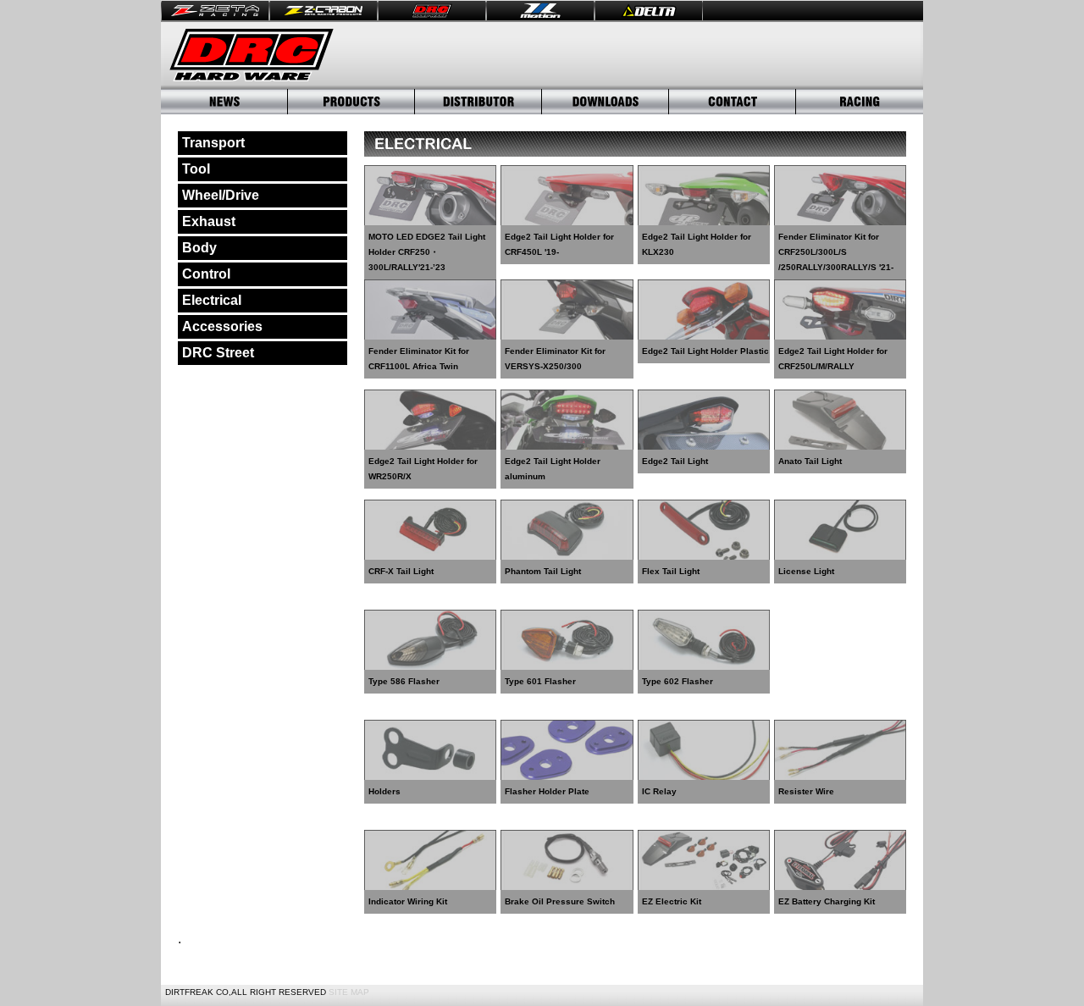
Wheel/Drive (220, 195)
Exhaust (208, 221)
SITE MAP (349, 992)
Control (206, 274)
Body (199, 247)
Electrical (211, 300)
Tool (196, 169)
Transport (213, 142)
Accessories (222, 326)
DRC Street (218, 352)
